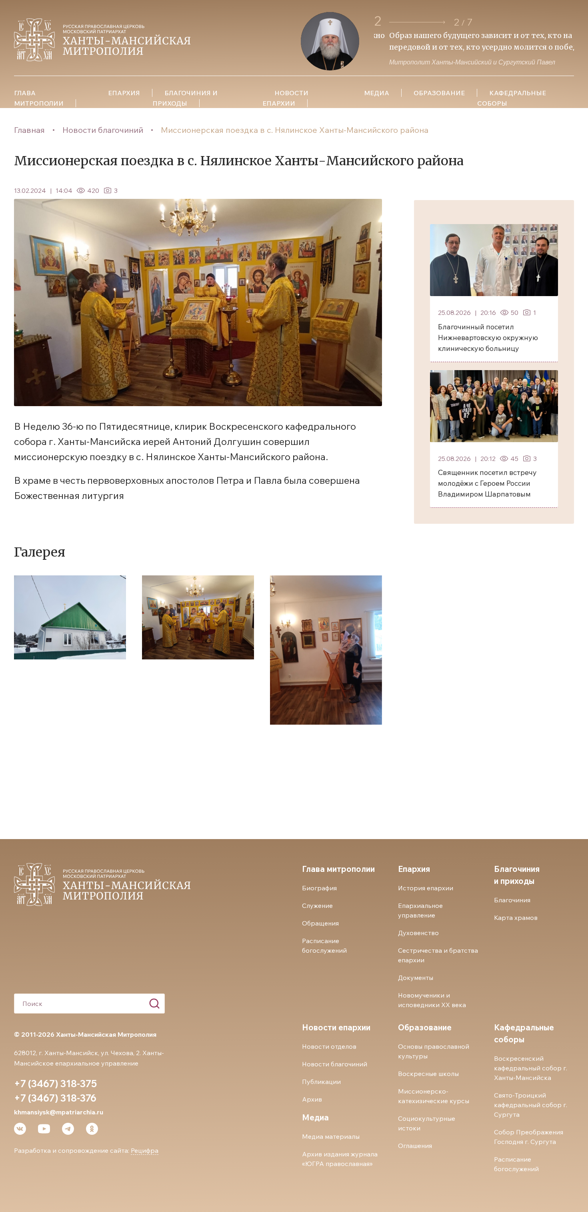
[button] (417, 22)
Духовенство (418, 933)
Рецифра (144, 1150)
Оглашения (415, 1146)
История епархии (425, 888)
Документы (415, 978)
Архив (312, 1099)
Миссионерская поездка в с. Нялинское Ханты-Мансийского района (294, 130)
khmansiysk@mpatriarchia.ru (58, 1112)
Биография (319, 888)
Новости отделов (329, 1046)
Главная (29, 130)
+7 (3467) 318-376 (55, 1098)
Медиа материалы (331, 1136)
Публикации (321, 1082)
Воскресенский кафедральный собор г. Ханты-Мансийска (530, 1068)
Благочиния (512, 900)
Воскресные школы (428, 1074)
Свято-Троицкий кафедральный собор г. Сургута (530, 1104)
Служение (317, 905)
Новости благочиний (102, 130)
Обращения (320, 923)
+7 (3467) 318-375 (55, 1084)
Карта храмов (516, 918)
